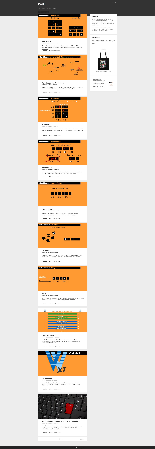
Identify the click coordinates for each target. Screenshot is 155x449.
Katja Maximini (55, 43)
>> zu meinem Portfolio (102, 30)
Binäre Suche (62, 152)
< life (39, 8)
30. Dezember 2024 (49, 337)
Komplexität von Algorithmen (62, 67)
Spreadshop (107, 41)
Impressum (55, 8)
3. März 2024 (48, 380)
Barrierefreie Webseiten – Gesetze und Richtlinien (62, 406)
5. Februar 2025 (49, 295)
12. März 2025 (48, 126)
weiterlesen (45, 51)
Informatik (49, 8)
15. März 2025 (48, 84)
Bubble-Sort (62, 109)
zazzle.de (93, 43)
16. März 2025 (48, 43)
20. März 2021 (48, 423)
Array (62, 278)
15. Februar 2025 (49, 169)
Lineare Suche (62, 194)
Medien (43, 8)
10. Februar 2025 (49, 210)
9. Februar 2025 (49, 252)
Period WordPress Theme (74, 447)
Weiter (81, 439)
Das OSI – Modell (62, 320)
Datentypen (62, 235)
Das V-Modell (62, 363)
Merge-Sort (62, 26)
